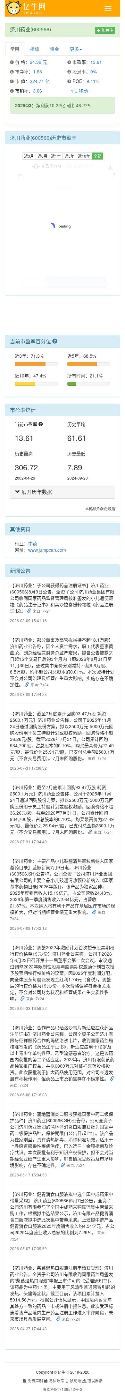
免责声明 (35, 1380)
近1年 (56, 156)
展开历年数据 (36, 492)
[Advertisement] (62, 318)
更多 (74, 49)
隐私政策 (56, 1380)
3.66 (37, 90)
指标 (34, 49)
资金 (54, 49)
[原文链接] (30, 611)
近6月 (42, 156)
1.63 (37, 71)
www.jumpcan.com (47, 550)
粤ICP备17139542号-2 (62, 1389)
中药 (32, 543)
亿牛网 (63, 1372)
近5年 (69, 156)
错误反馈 (94, 1380)
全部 (97, 156)
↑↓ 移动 (79, 90)
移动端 (75, 1380)
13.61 (96, 62)
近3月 (29, 156)
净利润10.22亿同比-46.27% (53, 105)
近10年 (84, 156)
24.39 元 (38, 62)
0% (93, 71)
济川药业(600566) (30, 29)
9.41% (93, 81)
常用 (14, 49)
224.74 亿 (40, 81)
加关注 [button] (107, 30)
